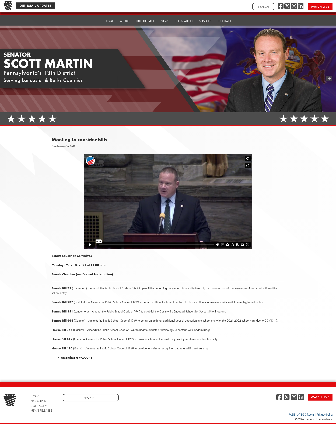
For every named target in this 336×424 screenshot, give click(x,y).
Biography (38, 401)
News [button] (165, 21)
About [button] (125, 21)
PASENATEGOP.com (301, 414)
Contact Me (39, 406)
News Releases (41, 410)
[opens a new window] (329, 71)
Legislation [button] (184, 21)
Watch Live (320, 7)
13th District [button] (145, 21)
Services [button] (205, 21)
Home (109, 21)
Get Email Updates (35, 6)
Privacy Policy (325, 414)
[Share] (329, 78)
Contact (224, 21)
